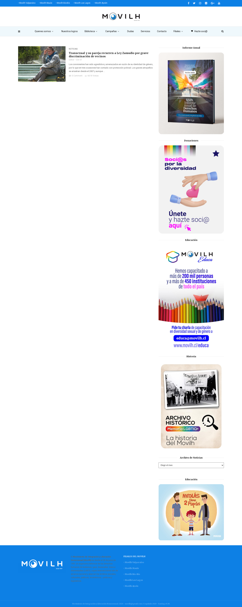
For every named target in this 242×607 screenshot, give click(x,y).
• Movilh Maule (45, 3)
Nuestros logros (69, 31)
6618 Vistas (92, 76)
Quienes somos (43, 31)
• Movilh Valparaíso (26, 3)
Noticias (73, 49)
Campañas (111, 31)
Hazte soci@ (199, 31)
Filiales (177, 31)
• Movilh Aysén (100, 3)
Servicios (145, 31)
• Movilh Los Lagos (81, 3)
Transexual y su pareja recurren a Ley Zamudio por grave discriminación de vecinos (108, 54)
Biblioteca (90, 31)
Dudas (130, 31)
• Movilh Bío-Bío (63, 3)
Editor (71, 60)
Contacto (162, 31)
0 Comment (75, 76)
